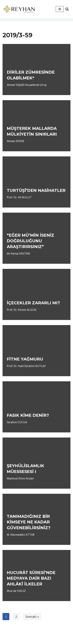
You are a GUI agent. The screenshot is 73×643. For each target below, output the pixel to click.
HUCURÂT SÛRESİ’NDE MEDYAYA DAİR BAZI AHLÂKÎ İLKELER (31, 578)
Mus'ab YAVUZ (16, 591)
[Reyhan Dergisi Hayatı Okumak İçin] (19, 9)
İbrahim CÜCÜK (17, 422)
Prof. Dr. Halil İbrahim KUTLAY (26, 366)
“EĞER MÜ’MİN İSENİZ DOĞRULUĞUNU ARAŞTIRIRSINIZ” (30, 241)
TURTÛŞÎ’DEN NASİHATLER (36, 190)
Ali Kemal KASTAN (18, 253)
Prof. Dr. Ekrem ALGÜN (21, 310)
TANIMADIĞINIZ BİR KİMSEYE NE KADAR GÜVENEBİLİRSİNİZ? (28, 522)
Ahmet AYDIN (15, 141)
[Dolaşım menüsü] (60, 9)
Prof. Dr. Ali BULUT (19, 197)
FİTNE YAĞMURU (25, 359)
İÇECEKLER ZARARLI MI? (33, 302)
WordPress (42, 634)
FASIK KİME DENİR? (28, 415)
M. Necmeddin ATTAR (20, 535)
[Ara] (67, 9)
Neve (27, 634)
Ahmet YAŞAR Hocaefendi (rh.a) (27, 85)
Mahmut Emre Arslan (20, 478)
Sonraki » (32, 617)
